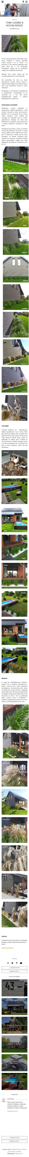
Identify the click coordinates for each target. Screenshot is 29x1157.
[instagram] (26, 2)
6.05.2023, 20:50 (20, 1099)
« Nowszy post (14, 967)
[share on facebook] (8, 963)
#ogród (14, 19)
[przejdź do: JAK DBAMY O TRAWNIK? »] (14, 1052)
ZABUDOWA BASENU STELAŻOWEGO (14, 1081)
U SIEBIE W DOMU (15, 7)
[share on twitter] (12, 963)
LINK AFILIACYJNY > (8, 948)
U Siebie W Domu (16, 1149)
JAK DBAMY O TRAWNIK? (14, 1044)
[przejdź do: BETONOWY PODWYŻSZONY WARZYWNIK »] (14, 1071)
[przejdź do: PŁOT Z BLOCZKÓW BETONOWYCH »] (14, 996)
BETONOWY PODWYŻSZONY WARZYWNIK (14, 1062)
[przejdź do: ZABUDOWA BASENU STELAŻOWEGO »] (14, 1089)
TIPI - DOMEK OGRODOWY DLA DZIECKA (14, 1025)
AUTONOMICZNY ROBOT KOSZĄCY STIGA (14, 1006)
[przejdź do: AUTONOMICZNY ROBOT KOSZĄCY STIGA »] (14, 1014)
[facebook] (23, 2)
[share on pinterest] (17, 963)
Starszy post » (14, 971)
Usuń (16, 1111)
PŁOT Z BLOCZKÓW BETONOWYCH (14, 988)
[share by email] (21, 963)
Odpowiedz (10, 1111)
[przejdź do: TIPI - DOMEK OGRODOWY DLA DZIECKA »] (14, 1033)
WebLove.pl (18, 1153)
